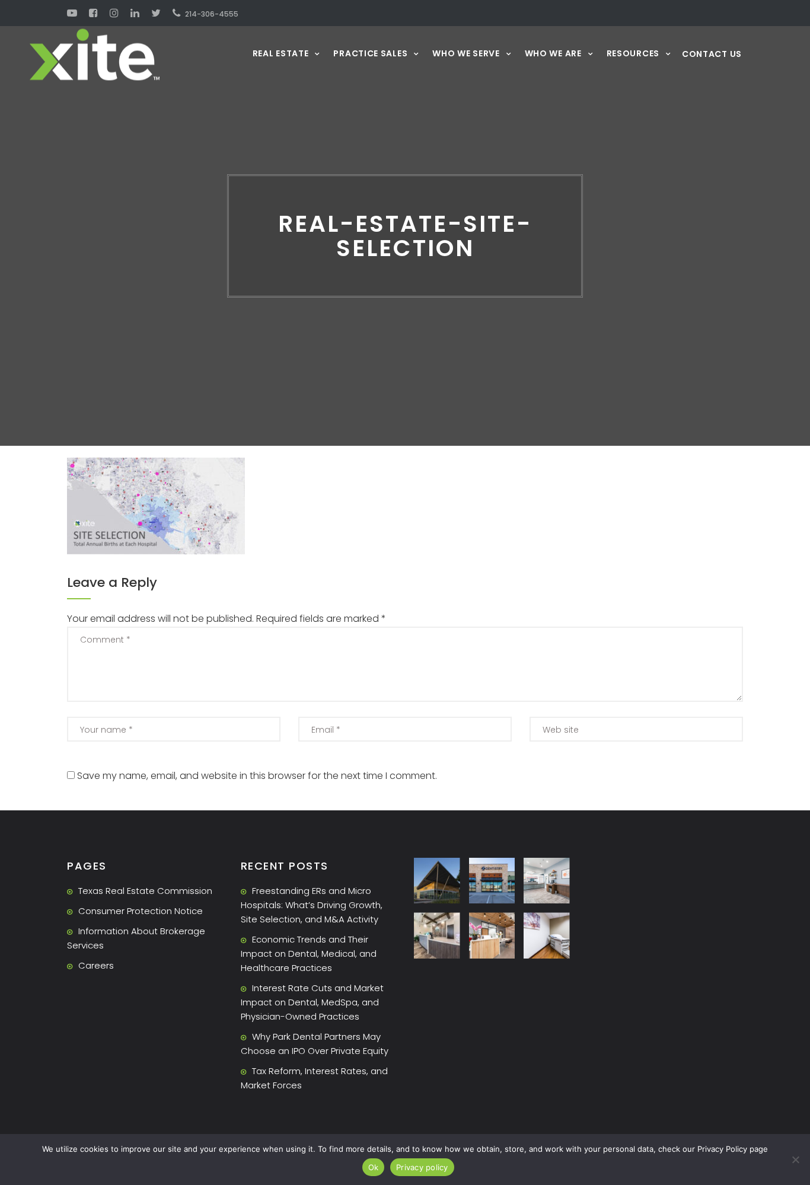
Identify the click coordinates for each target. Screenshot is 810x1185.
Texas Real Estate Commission (145, 890)
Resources (633, 53)
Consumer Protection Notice (140, 911)
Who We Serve (465, 53)
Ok (373, 1167)
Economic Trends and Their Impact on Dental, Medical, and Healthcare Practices (309, 953)
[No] (795, 1159)
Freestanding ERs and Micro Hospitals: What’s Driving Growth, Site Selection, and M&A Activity (311, 904)
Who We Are (553, 53)
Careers (96, 965)
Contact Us (712, 54)
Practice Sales (370, 53)
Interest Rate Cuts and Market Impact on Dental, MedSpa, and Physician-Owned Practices (312, 1002)
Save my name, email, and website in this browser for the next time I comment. (257, 775)
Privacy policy (422, 1167)
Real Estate (281, 53)
